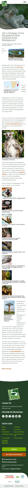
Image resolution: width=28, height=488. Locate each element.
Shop (3, 427)
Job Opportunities (7, 434)
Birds (3, 368)
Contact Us (17, 429)
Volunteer (17, 427)
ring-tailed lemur (16, 351)
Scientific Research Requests (5, 442)
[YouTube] (16, 416)
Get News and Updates (14, 454)
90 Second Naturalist (10, 462)
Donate (14, 449)
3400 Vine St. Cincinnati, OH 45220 (12, 406)
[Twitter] (9, 416)
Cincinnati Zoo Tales (10, 459)
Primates (8, 368)
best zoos (20, 67)
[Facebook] (3, 416)
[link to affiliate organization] (9, 477)
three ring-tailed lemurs (14, 124)
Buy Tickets (20, 486)
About (4, 429)
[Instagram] (13, 416)
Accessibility (6, 438)
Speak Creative (16, 469)
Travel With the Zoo (18, 434)
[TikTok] (19, 416)
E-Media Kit (5, 432)
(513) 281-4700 (6, 408)
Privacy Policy (18, 438)
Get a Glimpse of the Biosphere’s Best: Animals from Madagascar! (13, 36)
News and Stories (19, 432)
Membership (9, 486)
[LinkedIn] (6, 416)
